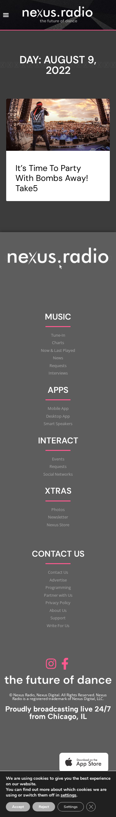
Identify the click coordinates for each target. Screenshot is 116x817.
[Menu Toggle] (6, 15)
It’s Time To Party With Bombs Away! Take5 (51, 178)
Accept (18, 806)
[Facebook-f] (65, 664)
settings (68, 795)
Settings (71, 806)
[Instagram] (51, 664)
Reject (44, 806)
